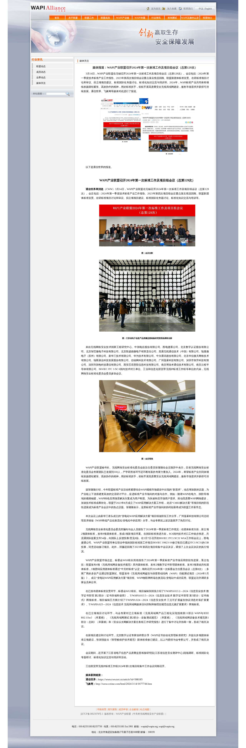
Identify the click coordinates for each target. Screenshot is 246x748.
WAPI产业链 (122, 18)
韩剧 (70, 717)
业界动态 (41, 77)
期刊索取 (112, 709)
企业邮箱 (134, 709)
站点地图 (144, 709)
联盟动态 (41, 66)
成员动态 (41, 72)
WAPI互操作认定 (190, 18)
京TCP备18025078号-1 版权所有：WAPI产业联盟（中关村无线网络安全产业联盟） (123, 713)
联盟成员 (105, 18)
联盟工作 (89, 18)
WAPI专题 (140, 18)
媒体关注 (41, 83)
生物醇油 (55, 717)
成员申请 (123, 709)
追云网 (63, 717)
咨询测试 (172, 18)
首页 (57, 18)
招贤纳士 (207, 18)
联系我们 (188, 8)
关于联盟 (73, 18)
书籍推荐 (101, 709)
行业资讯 (156, 18)
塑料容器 (46, 717)
